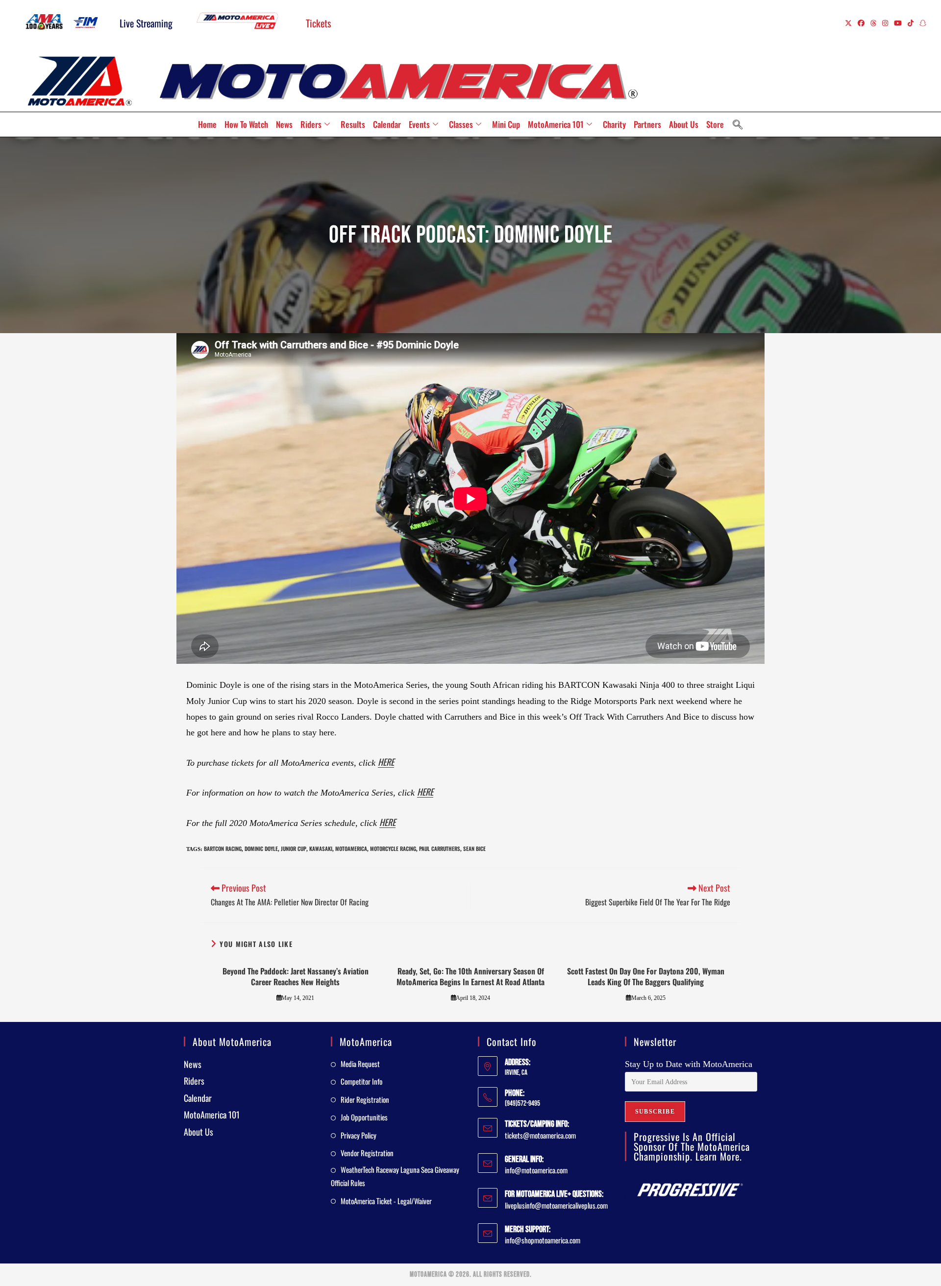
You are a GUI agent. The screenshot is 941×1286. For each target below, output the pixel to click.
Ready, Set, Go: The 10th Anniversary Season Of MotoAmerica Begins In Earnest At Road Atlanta (470, 977)
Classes (461, 124)
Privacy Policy (358, 1135)
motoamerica (351, 848)
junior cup (293, 848)
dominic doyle (261, 848)
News (284, 124)
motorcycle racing (393, 848)
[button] (737, 124)
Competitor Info (361, 1081)
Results (353, 124)
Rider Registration (365, 1099)
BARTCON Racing (223, 848)
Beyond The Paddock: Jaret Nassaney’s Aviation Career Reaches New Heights (296, 977)
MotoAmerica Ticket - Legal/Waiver (386, 1200)
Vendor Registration (367, 1152)
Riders (311, 124)
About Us (683, 124)
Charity (614, 124)
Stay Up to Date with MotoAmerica (688, 1064)
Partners (647, 124)
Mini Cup (506, 124)
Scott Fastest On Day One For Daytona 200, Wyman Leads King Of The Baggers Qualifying (645, 977)
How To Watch (246, 124)
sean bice (474, 848)
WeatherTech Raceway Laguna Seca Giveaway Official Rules (395, 1176)
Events (419, 124)
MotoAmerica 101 (556, 124)
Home (207, 124)
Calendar (387, 124)
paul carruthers (439, 848)
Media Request (360, 1063)
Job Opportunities (364, 1117)
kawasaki (320, 848)
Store (715, 124)
